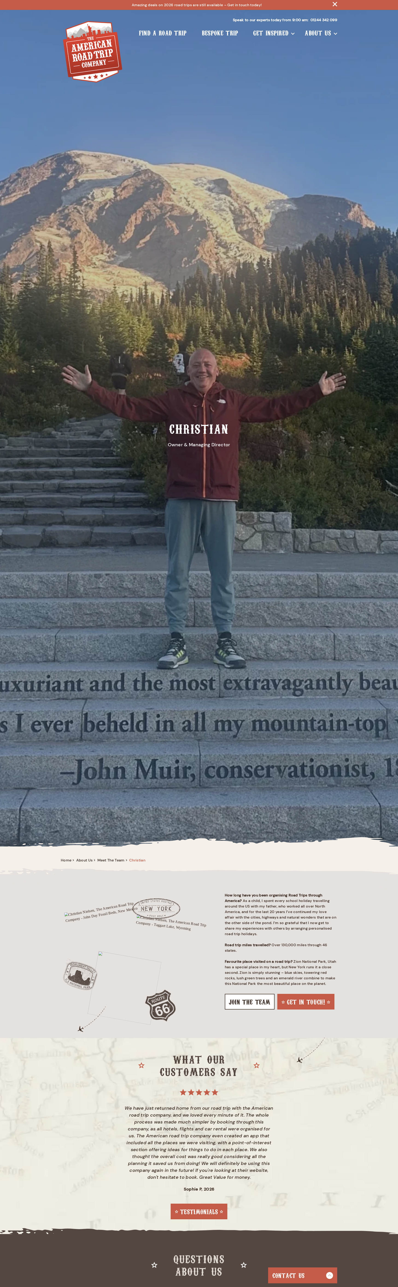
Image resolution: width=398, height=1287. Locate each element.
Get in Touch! (306, 1001)
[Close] (335, 5)
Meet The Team (111, 860)
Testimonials (199, 1211)
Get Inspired (271, 32)
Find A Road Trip (163, 32)
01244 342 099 (323, 20)
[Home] (92, 52)
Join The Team (249, 1001)
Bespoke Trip (220, 32)
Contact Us (288, 1275)
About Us (318, 32)
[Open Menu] (293, 33)
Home (66, 860)
